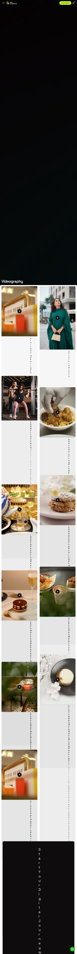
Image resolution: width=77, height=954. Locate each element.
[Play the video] (19, 311)
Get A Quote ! (65, 3)
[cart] (73, 3)
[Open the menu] (4, 3)
